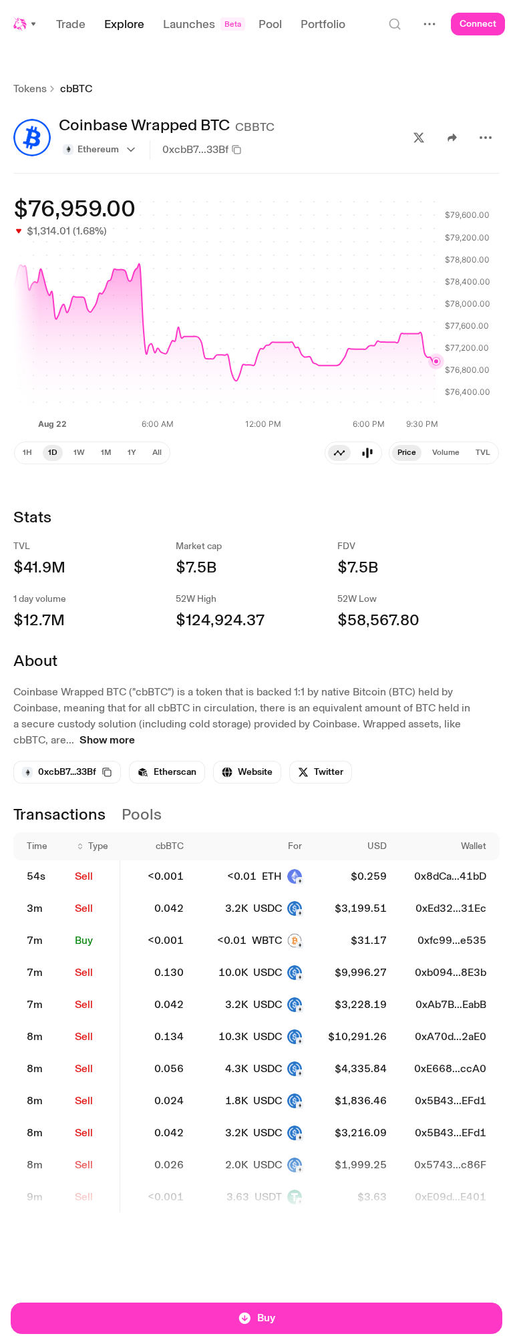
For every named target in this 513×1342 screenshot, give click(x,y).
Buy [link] (84, 940)
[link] (167, 772)
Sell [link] (84, 876)
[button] (25, 24)
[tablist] (353, 453)
